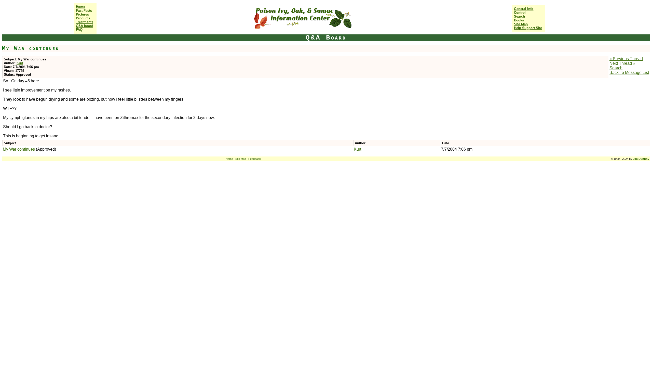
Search (519, 16)
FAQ (79, 30)
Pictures (82, 14)
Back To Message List (629, 72)
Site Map (521, 24)
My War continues (19, 149)
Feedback (254, 158)
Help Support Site (528, 28)
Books (519, 20)
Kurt (20, 63)
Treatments (84, 22)
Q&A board (84, 26)
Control (520, 13)
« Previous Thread (626, 59)
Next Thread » (622, 63)
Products (83, 18)
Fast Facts (84, 10)
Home (80, 7)
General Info (523, 9)
